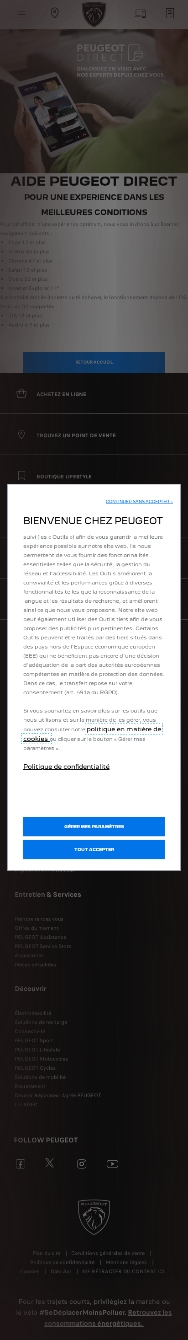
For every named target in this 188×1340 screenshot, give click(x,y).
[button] (139, 501)
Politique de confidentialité (66, 766)
